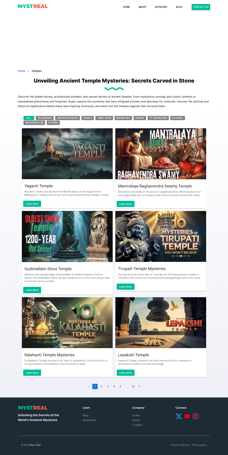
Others (53, 122)
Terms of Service (179, 445)
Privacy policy (199, 445)
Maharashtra (34, 122)
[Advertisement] (114, 37)
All (29, 118)
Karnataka (123, 118)
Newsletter (89, 420)
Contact (137, 424)
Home (126, 7)
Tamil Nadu (104, 118)
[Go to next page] (139, 386)
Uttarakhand (158, 118)
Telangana (45, 118)
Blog (179, 7)
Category (161, 7)
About (143, 7)
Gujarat (177, 118)
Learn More (32, 203)
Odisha (139, 118)
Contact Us (200, 7)
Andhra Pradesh (67, 118)
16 (133, 386)
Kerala (87, 118)
